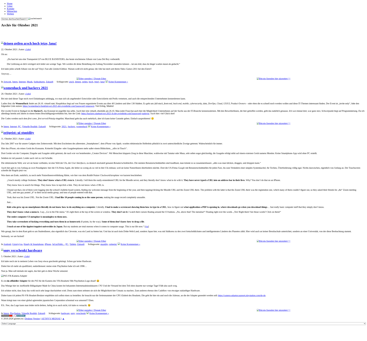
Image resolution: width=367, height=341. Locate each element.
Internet (22, 82)
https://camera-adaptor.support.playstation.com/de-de (242, 295)
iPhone (48, 244)
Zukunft (49, 82)
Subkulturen (39, 82)
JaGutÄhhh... (58, 244)
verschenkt (81, 313)
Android (7, 244)
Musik (30, 82)
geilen (85, 82)
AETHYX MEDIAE (51, 318)
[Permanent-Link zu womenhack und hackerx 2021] (24, 88)
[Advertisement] (183, 34)
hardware (65, 313)
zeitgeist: (113, 244)
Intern (15, 82)
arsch (71, 82)
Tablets (73, 244)
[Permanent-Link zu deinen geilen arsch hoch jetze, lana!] (29, 43)
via (146, 226)
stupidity (104, 244)
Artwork (7, 82)
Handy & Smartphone (34, 244)
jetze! (96, 82)
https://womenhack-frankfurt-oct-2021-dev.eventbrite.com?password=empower (58, 106)
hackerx (71, 126)
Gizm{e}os (17, 244)
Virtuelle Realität (29, 126)
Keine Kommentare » (118, 82)
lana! (102, 82)
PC (19, 126)
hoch (91, 82)
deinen (78, 82)
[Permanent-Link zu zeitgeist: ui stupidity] (17, 132)
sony (73, 313)
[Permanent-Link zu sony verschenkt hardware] (21, 250)
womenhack (81, 126)
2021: (64, 126)
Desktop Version (32, 318)
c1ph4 (28, 49)
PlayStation (15, 313)
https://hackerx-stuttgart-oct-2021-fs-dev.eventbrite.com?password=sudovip (115, 113)
